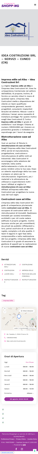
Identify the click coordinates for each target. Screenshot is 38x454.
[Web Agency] (24, 445)
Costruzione (27, 264)
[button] (35, 4)
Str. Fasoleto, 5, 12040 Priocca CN (17, 334)
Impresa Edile (8, 300)
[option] (19, 27)
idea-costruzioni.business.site (16, 341)
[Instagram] (22, 449)
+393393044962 (12, 337)
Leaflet (16, 328)
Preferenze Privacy (7, 439)
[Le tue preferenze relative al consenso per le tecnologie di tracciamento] (35, 451)
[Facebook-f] (16, 449)
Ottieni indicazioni (28, 311)
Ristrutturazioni (29, 280)
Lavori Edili (9, 274)
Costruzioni (9, 270)
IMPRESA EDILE (27, 270)
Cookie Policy (32, 439)
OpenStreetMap (24, 328)
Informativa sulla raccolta (7, 452)
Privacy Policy (21, 439)
